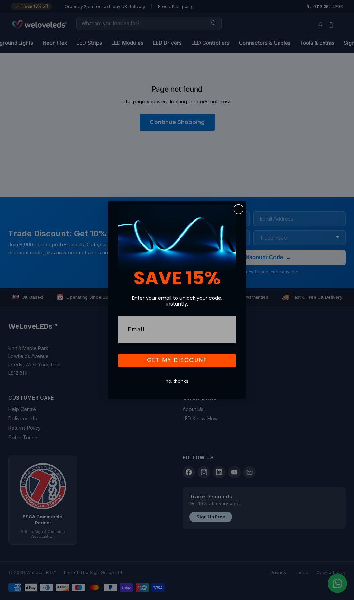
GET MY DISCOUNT (177, 360)
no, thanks (177, 381)
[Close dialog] (238, 209)
